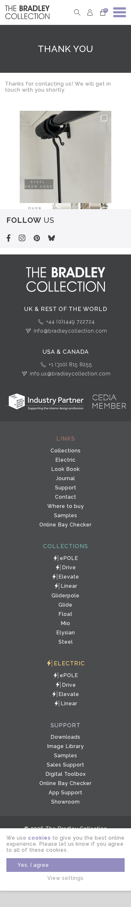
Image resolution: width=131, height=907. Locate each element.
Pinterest (36, 238)
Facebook (8, 238)
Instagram (21, 238)
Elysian (65, 633)
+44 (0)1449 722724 (70, 322)
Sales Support (65, 765)
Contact (65, 497)
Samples (65, 515)
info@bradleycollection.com (70, 331)
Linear (69, 586)
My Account (90, 12)
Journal (65, 478)
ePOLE (69, 558)
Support (65, 488)
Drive (69, 567)
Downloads (65, 737)
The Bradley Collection (27, 12)
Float (65, 614)
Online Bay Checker (65, 525)
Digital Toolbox (65, 774)
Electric (65, 460)
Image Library (65, 746)
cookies (39, 838)
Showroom (65, 802)
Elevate (69, 577)
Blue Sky (51, 238)
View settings (65, 878)
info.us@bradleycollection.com (70, 374)
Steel (66, 642)
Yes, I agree (33, 865)
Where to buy (65, 506)
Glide (65, 605)
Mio (65, 623)
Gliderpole (65, 596)
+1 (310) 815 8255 (70, 364)
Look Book (65, 469)
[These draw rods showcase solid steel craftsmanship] (65, 157)
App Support (65, 793)
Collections (66, 451)
